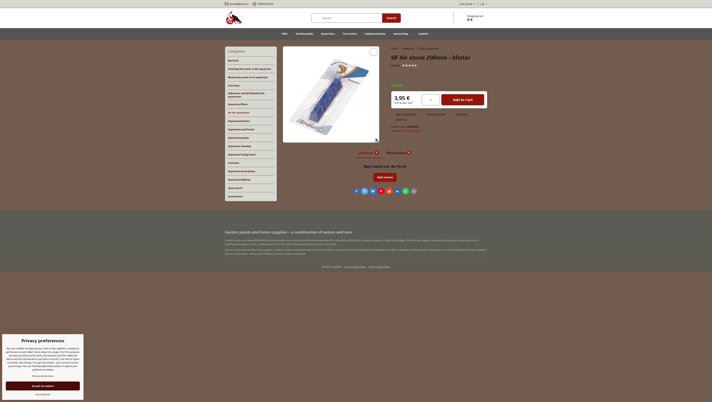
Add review (385, 177)
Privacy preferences (355, 266)
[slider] (409, 65)
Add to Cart (463, 100)
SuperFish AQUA (412, 130)
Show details (42, 394)
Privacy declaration (379, 266)
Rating (395, 65)
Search (391, 18)
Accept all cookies (43, 386)
